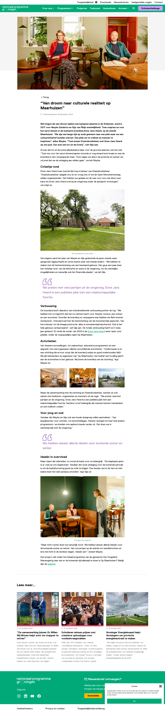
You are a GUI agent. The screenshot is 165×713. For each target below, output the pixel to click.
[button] (160, 686)
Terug (46, 97)
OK (134, 701)
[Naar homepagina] (15, 8)
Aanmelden (93, 695)
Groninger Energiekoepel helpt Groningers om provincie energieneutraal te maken (123, 635)
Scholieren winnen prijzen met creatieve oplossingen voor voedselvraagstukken (79, 635)
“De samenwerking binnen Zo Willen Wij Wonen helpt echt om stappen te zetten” (37, 635)
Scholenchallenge (150, 8)
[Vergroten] (122, 192)
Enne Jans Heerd (96, 331)
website (51, 564)
